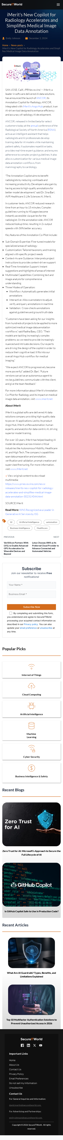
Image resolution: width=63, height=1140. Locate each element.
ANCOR (41, 98)
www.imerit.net (44, 398)
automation (51, 522)
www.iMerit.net (19, 469)
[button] (58, 4)
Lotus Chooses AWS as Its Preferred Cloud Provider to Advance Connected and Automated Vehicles (45, 546)
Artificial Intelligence (29, 522)
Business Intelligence (20, 528)
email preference (28, 628)
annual (34, 125)
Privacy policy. (31, 624)
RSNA (51, 129)
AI (11, 522)
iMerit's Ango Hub (33, 106)
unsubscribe (46, 628)
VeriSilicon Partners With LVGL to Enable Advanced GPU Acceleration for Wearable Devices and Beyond (16, 548)
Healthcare (42, 528)
